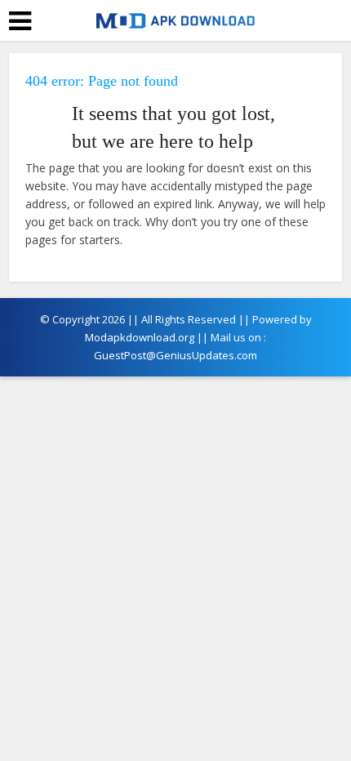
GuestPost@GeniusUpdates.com (175, 355)
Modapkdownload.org (139, 337)
